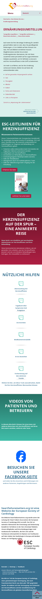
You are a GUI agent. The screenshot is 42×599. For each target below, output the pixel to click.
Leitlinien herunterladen (21, 196)
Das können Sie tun (17, 19)
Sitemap (12, 567)
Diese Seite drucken (9, 36)
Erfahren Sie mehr (9, 170)
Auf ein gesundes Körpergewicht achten (18, 74)
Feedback (21, 567)
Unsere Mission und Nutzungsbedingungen (15, 570)
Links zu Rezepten (11, 97)
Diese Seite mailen (24, 36)
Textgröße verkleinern (26, 34)
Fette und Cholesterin (12, 91)
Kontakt (4, 567)
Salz (6, 78)
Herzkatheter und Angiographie (29, 111)
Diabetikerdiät (10, 94)
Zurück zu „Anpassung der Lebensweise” (17, 102)
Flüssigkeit (8, 81)
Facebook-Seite (21, 476)
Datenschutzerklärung (9, 572)
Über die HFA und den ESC (27, 572)
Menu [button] (10, 13)
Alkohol (7, 84)
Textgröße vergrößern (10, 34)
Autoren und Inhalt (8, 574)
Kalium (7, 88)
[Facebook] (21, 458)
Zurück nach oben (37, 597)
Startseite (6, 19)
